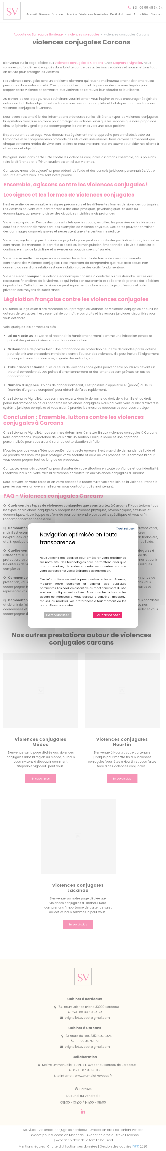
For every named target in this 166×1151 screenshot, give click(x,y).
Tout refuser (125, 528)
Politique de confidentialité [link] (83, 548)
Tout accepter (107, 614)
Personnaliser (57, 614)
